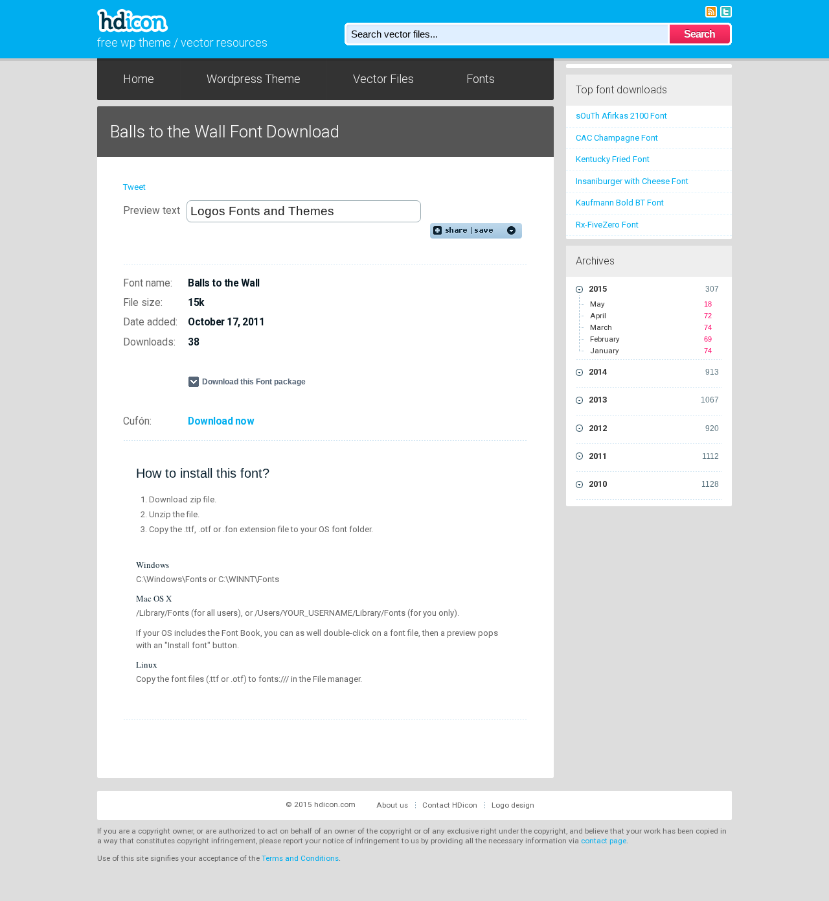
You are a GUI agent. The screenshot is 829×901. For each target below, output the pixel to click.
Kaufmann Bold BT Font (620, 202)
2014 (654, 372)
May (651, 304)
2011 (654, 456)
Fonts (480, 79)
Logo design (513, 805)
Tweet (134, 187)
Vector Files (383, 79)
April (651, 315)
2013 (654, 399)
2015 (654, 289)
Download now (221, 421)
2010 (654, 484)
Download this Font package (254, 381)
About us (392, 805)
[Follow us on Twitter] (726, 11)
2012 (654, 428)
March (651, 327)
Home (138, 79)
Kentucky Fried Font (613, 159)
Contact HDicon (449, 805)
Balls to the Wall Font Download (224, 131)
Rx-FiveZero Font (607, 224)
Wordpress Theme (254, 79)
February (651, 339)
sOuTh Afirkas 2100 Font (621, 116)
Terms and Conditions (300, 858)
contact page (603, 840)
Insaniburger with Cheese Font (632, 181)
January (651, 350)
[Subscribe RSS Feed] (711, 11)
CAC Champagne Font (617, 138)
